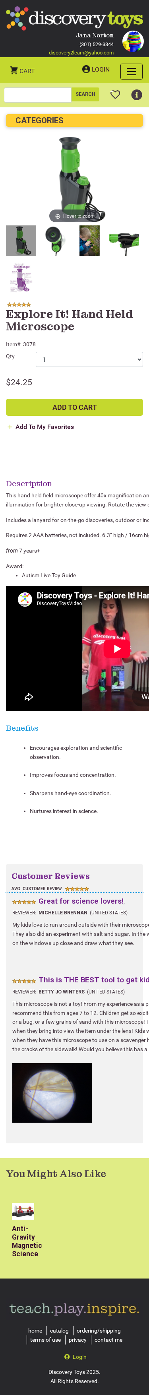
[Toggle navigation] (131, 72)
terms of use (45, 1340)
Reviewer (23, 913)
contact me (108, 1340)
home (35, 1330)
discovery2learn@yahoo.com (81, 53)
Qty (10, 356)
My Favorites (115, 91)
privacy (78, 1340)
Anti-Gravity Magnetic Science (27, 1241)
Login (101, 69)
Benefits (22, 728)
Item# (13, 344)
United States (108, 913)
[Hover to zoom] (74, 179)
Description (29, 483)
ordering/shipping (99, 1330)
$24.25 (19, 382)
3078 (29, 344)
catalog (59, 1330)
